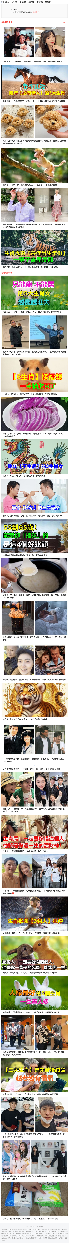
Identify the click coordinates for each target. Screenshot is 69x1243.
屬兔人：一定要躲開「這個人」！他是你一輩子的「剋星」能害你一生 (31, 973)
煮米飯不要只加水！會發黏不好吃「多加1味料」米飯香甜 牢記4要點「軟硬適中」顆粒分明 (34, 596)
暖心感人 (48, 2)
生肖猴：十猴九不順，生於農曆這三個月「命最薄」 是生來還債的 (30, 185)
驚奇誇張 (40, 2)
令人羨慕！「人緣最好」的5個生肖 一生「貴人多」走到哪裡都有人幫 (31, 1012)
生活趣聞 (14, 2)
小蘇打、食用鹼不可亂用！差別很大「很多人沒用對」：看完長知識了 (31, 1219)
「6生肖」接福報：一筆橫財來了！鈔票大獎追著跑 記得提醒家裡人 (30, 394)
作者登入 (6, 2)
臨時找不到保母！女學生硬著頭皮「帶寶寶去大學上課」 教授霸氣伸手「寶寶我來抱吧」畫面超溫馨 (34, 353)
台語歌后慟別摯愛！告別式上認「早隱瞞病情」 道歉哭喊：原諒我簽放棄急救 (34, 680)
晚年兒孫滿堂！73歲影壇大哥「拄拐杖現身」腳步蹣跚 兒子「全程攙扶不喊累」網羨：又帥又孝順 (33, 1053)
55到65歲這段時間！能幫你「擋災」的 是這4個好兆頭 (25, 555)
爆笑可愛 (31, 2)
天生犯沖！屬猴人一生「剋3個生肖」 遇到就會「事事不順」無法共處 (31, 933)
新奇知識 (23, 2)
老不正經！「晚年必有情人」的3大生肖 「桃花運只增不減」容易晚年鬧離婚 (34, 101)
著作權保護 (40, 1226)
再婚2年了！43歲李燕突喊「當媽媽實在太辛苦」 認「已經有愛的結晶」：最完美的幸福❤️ (34, 892)
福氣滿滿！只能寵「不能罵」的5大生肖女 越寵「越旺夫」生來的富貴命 (32, 312)
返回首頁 (36, 12)
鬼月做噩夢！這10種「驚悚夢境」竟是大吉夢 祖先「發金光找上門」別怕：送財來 (34, 638)
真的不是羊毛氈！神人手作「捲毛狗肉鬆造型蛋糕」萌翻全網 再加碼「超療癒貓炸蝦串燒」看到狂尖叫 (34, 142)
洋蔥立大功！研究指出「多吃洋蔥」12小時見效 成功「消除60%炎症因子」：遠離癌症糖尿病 (34, 435)
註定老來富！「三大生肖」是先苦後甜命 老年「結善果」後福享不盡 (31, 1094)
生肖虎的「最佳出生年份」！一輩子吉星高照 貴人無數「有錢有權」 (31, 267)
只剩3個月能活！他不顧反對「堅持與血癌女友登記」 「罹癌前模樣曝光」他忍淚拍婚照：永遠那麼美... (34, 1135)
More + (65, 22)
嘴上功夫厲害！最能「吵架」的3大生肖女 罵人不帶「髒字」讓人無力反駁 (33, 516)
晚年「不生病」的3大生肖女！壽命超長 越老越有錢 (24, 476)
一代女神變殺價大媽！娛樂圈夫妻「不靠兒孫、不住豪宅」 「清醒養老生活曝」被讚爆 (33, 760)
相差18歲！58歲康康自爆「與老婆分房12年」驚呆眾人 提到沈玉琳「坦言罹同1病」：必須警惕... (34, 810)
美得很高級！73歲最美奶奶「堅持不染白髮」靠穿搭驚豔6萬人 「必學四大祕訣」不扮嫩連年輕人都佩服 (34, 226)
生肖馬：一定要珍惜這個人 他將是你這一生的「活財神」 (26, 851)
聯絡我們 (32, 1226)
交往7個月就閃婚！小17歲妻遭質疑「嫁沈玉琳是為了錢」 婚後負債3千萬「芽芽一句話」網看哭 (34, 1177)
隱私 (27, 1226)
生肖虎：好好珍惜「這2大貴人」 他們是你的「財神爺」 (26, 719)
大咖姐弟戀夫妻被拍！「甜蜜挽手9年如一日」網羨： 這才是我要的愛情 (31, 769)
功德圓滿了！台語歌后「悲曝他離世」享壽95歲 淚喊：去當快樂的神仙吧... (33, 61)
